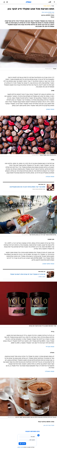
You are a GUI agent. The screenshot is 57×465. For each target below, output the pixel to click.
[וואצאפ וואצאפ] (7, 2)
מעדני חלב (48, 425)
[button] (50, 2)
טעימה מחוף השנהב (48, 264)
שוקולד (52, 425)
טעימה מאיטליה (49, 371)
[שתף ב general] (4, 2)
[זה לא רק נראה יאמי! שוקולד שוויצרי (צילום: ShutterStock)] (28, 136)
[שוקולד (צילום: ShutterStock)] (28, 49)
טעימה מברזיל (50, 346)
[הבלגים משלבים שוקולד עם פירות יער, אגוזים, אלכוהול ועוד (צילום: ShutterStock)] (28, 216)
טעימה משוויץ (50, 109)
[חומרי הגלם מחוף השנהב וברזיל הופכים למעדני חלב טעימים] (28, 304)
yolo (44, 425)
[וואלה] (28, 2)
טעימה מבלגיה (50, 176)
